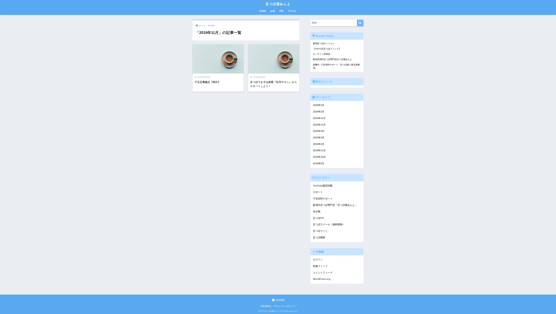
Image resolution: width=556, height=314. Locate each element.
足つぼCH (318, 218)
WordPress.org (321, 279)
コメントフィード (323, 272)
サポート (318, 192)
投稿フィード (320, 266)
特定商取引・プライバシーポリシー (278, 306)
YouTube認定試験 (323, 185)
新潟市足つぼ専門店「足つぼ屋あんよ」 (335, 205)
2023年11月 (319, 118)
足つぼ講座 (319, 237)
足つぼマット (320, 231)
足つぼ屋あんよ (278, 4)
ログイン (318, 259)
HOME (262, 11)
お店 (272, 11)
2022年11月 (319, 124)
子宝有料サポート (323, 198)
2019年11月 (319, 150)
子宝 (281, 11)
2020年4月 (318, 131)
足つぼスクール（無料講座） (329, 224)
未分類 (316, 211)
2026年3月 (318, 105)
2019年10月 (319, 157)
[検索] (360, 23)
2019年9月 (318, 163)
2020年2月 (318, 144)
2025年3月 (318, 111)
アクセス (292, 11)
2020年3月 (318, 137)
